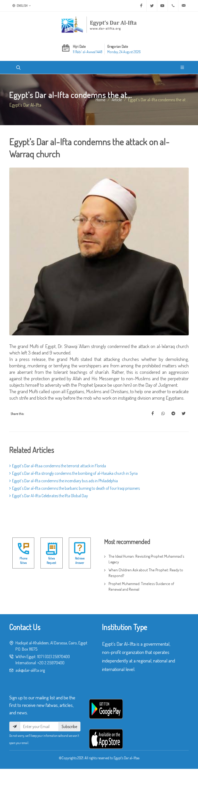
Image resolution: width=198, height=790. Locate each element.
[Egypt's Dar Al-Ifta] (99, 24)
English (22, 5)
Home (100, 99)
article (117, 99)
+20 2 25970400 (50, 662)
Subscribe (69, 726)
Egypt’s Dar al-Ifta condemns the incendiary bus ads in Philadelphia (65, 480)
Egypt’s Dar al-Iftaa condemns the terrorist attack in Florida (59, 465)
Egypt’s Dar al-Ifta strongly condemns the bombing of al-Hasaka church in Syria (75, 473)
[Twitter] (152, 5)
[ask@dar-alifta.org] (183, 5)
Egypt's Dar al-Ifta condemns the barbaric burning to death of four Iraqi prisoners (76, 488)
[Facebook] (141, 5)
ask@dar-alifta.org (30, 670)
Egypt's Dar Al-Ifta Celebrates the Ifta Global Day (50, 495)
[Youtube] (162, 5)
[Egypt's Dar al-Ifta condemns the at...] (152, 413)
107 (40, 656)
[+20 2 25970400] (173, 5)
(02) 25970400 (57, 656)
